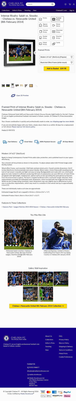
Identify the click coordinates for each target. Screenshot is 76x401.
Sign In (72, 10)
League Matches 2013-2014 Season (26, 207)
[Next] (35, 53)
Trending (27, 10)
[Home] (13, 6)
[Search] (52, 4)
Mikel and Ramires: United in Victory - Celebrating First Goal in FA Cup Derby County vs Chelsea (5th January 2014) (57, 252)
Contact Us (31, 364)
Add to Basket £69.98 (56, 69)
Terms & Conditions (66, 350)
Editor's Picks (17, 10)
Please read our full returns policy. (23, 127)
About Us (48, 336)
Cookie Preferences (66, 357)
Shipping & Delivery (66, 346)
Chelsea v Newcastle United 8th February (54, 207)
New (34, 10)
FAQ (60, 336)
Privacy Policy (64, 339)
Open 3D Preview (22, 95)
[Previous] (3, 53)
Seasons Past (7, 207)
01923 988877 (34, 367)
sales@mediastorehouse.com (39, 371)
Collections (6, 10)
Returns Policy (64, 343)
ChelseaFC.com (61, 10)
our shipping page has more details (62, 121)
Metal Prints (63, 353)
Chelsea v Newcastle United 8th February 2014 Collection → (38, 306)
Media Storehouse (26, 394)
